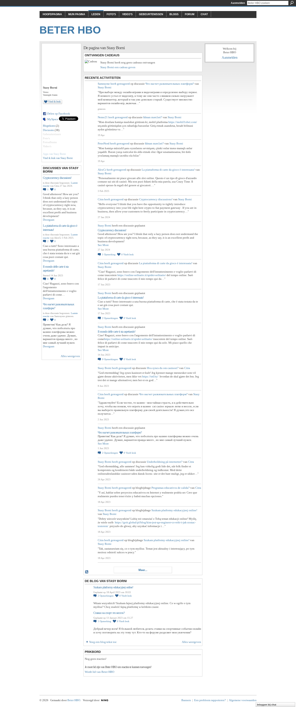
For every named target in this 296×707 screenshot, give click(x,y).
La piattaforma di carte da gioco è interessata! (168, 169)
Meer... (142, 570)
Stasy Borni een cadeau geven (117, 67)
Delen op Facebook (58, 113)
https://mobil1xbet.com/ (182, 122)
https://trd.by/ (150, 376)
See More (103, 245)
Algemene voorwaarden (243, 700)
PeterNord (103, 143)
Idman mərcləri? (152, 117)
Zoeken (292, 3)
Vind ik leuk (54, 101)
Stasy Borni (104, 87)
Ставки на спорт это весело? (109, 613)
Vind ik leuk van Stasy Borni (58, 158)
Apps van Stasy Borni (54, 153)
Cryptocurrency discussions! (57, 178)
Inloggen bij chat (266, 704)
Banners (186, 700)
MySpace (52, 119)
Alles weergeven (70, 356)
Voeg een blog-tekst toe (103, 642)
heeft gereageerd (120, 83)
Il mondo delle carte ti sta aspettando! (116, 331)
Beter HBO (70, 30)
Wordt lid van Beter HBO (99, 671)
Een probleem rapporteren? (210, 700)
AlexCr (102, 169)
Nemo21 (103, 117)
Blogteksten (49, 125)
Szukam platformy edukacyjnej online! (174, 510)
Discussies (48, 130)
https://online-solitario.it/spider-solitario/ (141, 275)
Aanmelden (238, 3)
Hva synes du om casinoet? (163, 368)
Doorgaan (48, 219)
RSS (87, 572)
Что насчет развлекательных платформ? (169, 83)
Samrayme (104, 83)
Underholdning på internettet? (164, 461)
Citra (101, 199)
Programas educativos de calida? (170, 487)
